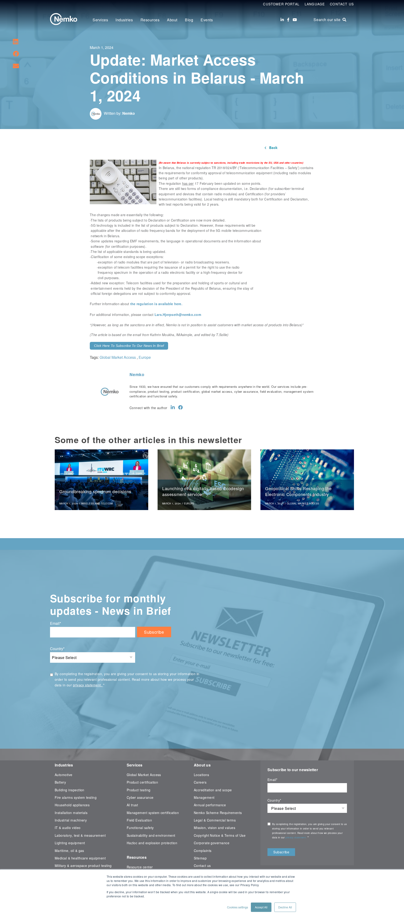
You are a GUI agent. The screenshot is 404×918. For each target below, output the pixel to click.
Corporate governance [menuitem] (211, 842)
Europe (145, 357)
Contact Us (342, 4)
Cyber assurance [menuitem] (140, 797)
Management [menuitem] (204, 797)
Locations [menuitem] (201, 774)
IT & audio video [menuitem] (68, 827)
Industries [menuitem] (124, 19)
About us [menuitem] (202, 765)
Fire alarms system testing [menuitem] (76, 797)
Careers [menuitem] (200, 782)
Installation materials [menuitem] (71, 812)
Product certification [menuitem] (142, 782)
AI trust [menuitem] (132, 805)
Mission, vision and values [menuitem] (214, 827)
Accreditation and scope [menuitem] (213, 790)
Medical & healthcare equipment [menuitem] (80, 858)
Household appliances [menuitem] (72, 805)
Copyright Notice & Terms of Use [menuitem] (220, 835)
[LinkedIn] (282, 20)
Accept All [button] (261, 907)
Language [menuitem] (315, 4)
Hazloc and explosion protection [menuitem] (152, 842)
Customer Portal (281, 4)
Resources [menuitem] (150, 19)
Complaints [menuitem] (203, 850)
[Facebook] (288, 20)
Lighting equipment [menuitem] (70, 842)
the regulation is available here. (156, 303)
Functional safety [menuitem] (140, 827)
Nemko (128, 113)
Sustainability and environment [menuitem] (151, 835)
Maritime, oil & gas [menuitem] (69, 850)
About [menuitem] (172, 19)
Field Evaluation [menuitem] (139, 820)
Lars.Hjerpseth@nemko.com (178, 314)
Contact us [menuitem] (202, 865)
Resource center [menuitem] (140, 867)
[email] (16, 65)
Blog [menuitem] (189, 19)
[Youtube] (295, 20)
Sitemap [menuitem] (200, 858)
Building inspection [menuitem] (69, 790)
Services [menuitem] (100, 19)
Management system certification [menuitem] (153, 812)
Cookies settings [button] (237, 907)
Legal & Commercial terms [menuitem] (215, 820)
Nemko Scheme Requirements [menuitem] (218, 812)
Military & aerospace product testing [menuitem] (83, 865)
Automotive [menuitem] (63, 774)
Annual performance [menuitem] (210, 805)
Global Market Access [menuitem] (144, 774)
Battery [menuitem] (60, 782)
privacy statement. (88, 685)
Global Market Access (118, 357)
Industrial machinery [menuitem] (71, 820)
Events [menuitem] (207, 19)
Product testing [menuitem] (139, 790)
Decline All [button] (285, 907)
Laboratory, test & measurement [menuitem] (80, 835)
